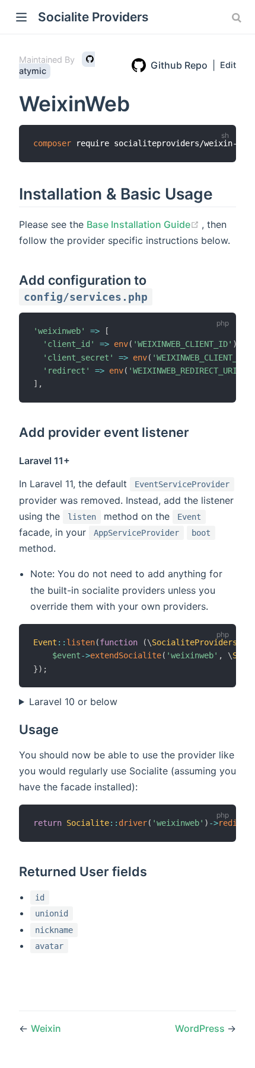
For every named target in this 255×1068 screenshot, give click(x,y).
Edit (228, 65)
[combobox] (237, 18)
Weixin (46, 1028)
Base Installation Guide (144, 224)
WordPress (201, 1028)
